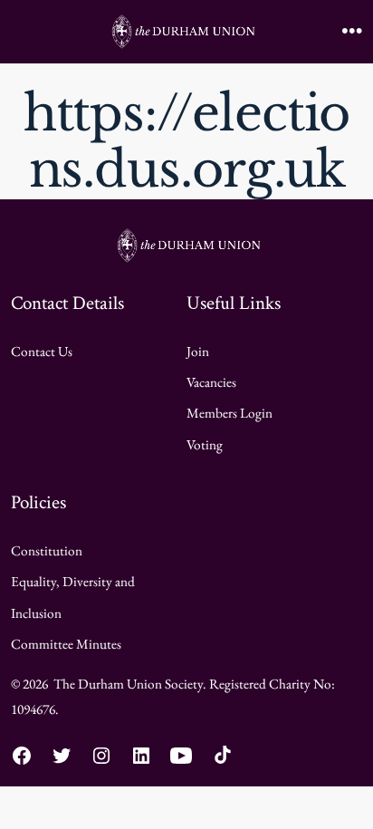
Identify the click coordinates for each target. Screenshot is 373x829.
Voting (204, 445)
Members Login (229, 413)
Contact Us (41, 351)
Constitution (46, 551)
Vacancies (211, 382)
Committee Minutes (66, 644)
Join (197, 351)
